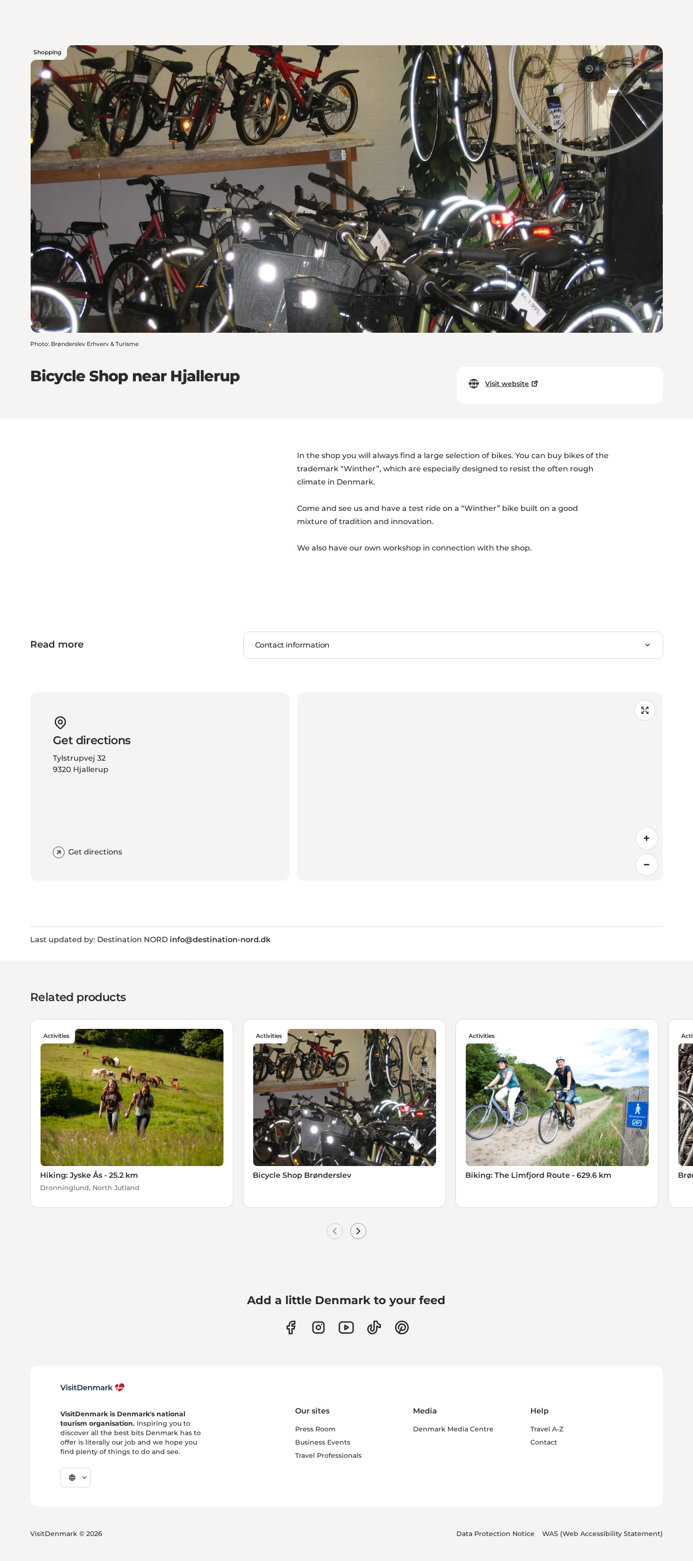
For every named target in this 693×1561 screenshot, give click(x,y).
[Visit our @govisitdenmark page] (374, 1327)
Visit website (507, 383)
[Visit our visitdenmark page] (346, 1327)
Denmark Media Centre (453, 1429)
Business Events (322, 1442)
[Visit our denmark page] (290, 1327)
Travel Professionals (328, 1455)
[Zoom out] (646, 865)
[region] (480, 786)
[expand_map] (645, 710)
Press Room (315, 1429)
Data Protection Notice (495, 1533)
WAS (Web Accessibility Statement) (602, 1533)
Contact (543, 1442)
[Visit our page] (318, 1327)
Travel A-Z (546, 1429)
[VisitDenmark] (92, 1387)
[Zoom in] (646, 838)
